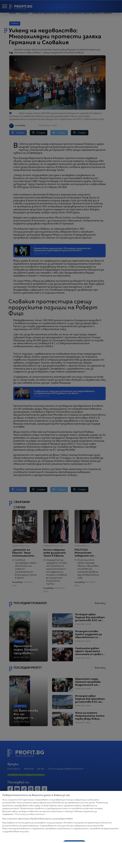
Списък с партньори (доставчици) (20, 835)
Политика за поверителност (30, 814)
